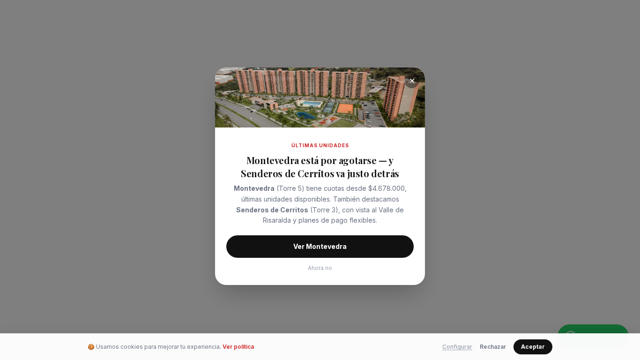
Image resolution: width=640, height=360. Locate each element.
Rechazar (493, 346)
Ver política (238, 346)
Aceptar (533, 346)
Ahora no (320, 267)
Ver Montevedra (320, 246)
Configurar (457, 346)
